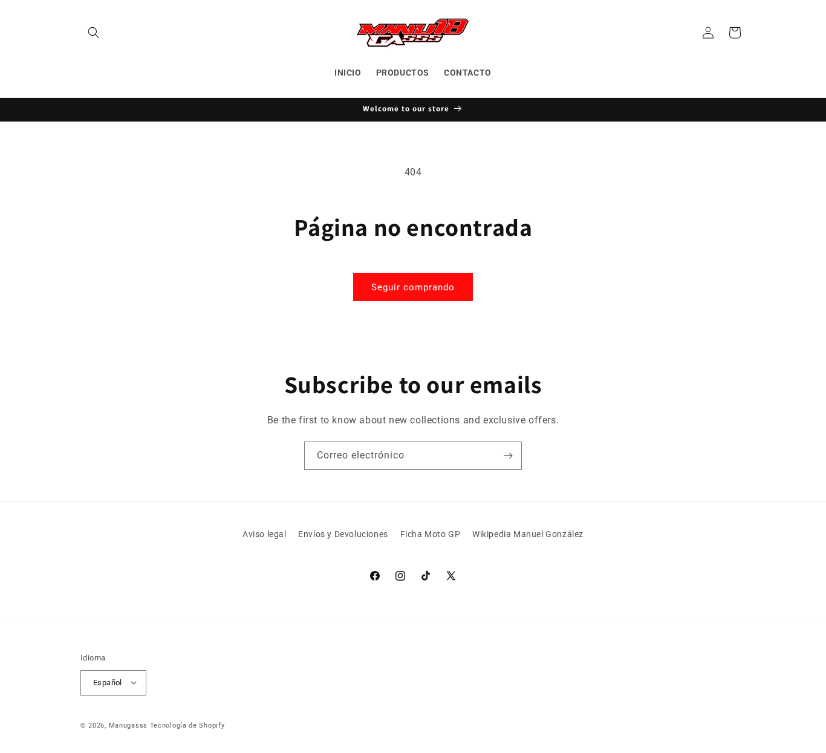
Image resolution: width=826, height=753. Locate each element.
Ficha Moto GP (430, 534)
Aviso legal (264, 534)
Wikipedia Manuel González (528, 534)
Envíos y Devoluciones (343, 534)
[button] (93, 32)
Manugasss (128, 725)
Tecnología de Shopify (187, 725)
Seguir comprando (413, 287)
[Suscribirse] (508, 456)
